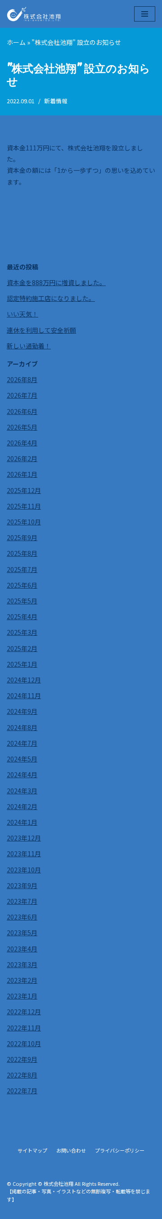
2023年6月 (22, 916)
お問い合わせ (71, 1150)
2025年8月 (22, 553)
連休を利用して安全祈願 (41, 330)
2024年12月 (24, 679)
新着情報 (56, 101)
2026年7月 (22, 395)
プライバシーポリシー (119, 1150)
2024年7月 (22, 743)
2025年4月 (22, 616)
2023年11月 (24, 853)
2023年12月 (24, 837)
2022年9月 (22, 1059)
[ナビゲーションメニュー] (144, 14)
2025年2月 (22, 648)
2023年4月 (22, 948)
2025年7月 (22, 569)
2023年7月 (22, 901)
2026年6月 (22, 411)
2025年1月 (22, 664)
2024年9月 (22, 711)
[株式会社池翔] (34, 14)
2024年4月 (22, 774)
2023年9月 (22, 885)
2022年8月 (22, 1074)
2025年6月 (22, 585)
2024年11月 (24, 695)
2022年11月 (24, 1027)
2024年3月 (22, 790)
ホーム (16, 42)
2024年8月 (22, 727)
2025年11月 (24, 506)
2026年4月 (22, 442)
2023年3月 (22, 964)
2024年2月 (22, 806)
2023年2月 (22, 980)
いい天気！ (22, 313)
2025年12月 (24, 490)
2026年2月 (22, 458)
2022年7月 (22, 1090)
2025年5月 (22, 600)
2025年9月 (22, 537)
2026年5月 (22, 426)
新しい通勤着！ (29, 345)
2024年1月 (22, 822)
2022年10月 (24, 1043)
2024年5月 (22, 758)
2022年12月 (24, 1011)
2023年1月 (22, 995)
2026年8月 (22, 379)
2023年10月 (24, 869)
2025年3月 (22, 632)
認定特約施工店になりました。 (51, 298)
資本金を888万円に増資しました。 (56, 282)
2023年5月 (22, 932)
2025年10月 (24, 521)
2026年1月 (22, 474)
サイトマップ (32, 1150)
